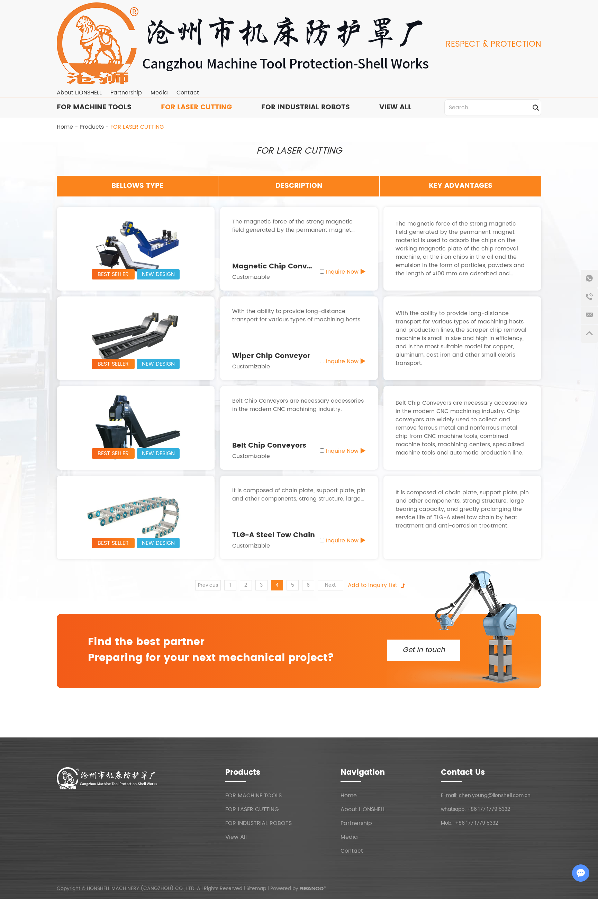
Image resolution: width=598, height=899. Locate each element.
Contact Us (463, 772)
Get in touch (423, 650)
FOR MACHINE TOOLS (94, 107)
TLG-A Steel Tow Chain (273, 535)
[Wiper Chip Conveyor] (136, 337)
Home (65, 126)
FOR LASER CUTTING (196, 107)
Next (330, 585)
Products (92, 126)
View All (236, 837)
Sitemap (256, 888)
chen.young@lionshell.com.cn (495, 795)
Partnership (126, 92)
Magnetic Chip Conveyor (277, 266)
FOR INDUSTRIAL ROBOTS (305, 107)
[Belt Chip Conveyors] (136, 427)
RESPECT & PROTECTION (493, 44)
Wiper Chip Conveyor (271, 356)
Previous (208, 585)
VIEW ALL (395, 107)
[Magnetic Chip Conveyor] (136, 248)
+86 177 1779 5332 (488, 809)
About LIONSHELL (79, 92)
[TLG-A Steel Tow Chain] (136, 517)
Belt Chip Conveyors (269, 445)
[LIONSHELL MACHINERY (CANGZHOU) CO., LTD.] (245, 43)
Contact (187, 92)
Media (159, 92)
